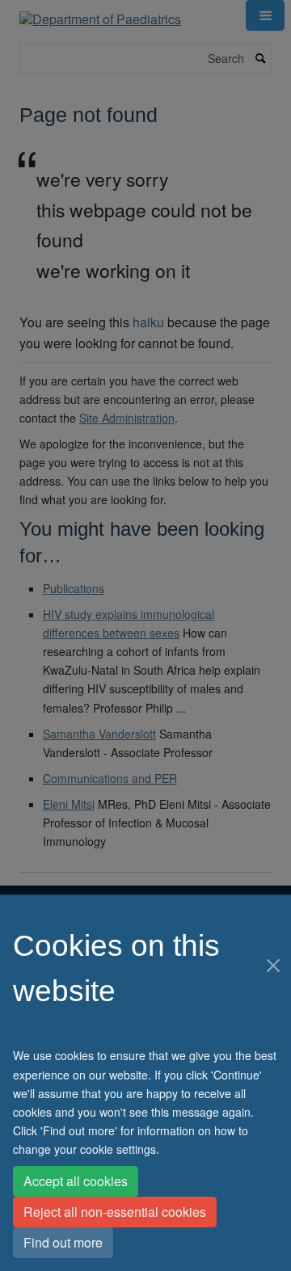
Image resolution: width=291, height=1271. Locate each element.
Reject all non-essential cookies (114, 1211)
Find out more (63, 1242)
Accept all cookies (75, 1181)
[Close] (273, 966)
